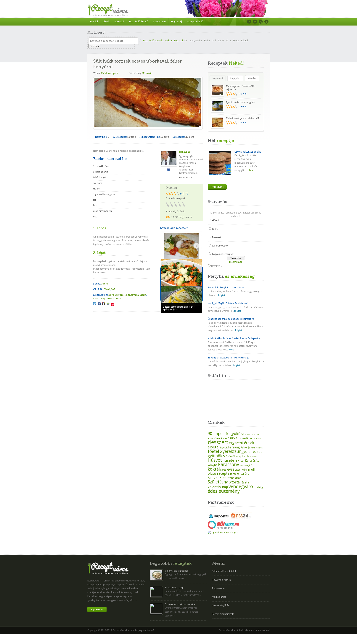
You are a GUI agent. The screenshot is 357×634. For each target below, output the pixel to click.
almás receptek (252, 434)
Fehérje (245, 447)
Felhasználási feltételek (224, 571)
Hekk (143, 294)
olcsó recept (218, 473)
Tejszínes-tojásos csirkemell (242, 118)
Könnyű (147, 73)
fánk (253, 447)
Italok (221, 40)
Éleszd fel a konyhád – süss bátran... (227, 287)
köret (223, 470)
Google (266, 22)
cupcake (257, 438)
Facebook (249, 22)
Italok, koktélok (220, 245)
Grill (214, 40)
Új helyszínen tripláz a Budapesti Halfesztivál (231, 318)
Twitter (255, 22)
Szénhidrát (234, 478)
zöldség (258, 487)
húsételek (230, 460)
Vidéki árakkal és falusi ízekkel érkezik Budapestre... (235, 338)
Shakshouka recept (174, 587)
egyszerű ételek (241, 443)
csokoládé (245, 438)
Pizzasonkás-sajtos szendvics (180, 604)
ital (242, 460)
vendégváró (241, 486)
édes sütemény (224, 491)
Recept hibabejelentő (223, 614)
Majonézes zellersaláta (176, 571)
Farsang (234, 447)
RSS (261, 22)
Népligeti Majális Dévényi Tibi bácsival (228, 303)
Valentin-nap (218, 487)
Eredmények (235, 261)
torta (235, 482)
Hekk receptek (109, 73)
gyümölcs (216, 455)
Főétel (207, 40)
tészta (244, 482)
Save (112, 304)
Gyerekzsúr (230, 451)
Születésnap (219, 482)
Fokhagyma (132, 294)
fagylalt (224, 447)
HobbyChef (185, 152)
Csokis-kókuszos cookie (247, 151)
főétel (107, 289)
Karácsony (228, 464)
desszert (218, 442)
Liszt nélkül (241, 469)
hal (113, 289)
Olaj (102, 298)
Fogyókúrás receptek (223, 254)
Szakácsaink (159, 21)
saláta (245, 473)
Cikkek (106, 21)
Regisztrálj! (176, 21)
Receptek (119, 21)
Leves (236, 40)
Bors (111, 294)
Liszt (96, 298)
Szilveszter (217, 477)
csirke (232, 438)
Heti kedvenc (217, 187)
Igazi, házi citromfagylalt (240, 102)
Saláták (244, 40)
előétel (214, 447)
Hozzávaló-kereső (138, 21)
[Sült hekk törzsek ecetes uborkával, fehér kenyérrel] (94, 303)
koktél (214, 469)
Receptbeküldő (195, 21)
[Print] (108, 303)
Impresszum (97, 609)
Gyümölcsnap (234, 456)
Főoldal (94, 21)
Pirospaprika (113, 298)
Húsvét (215, 460)
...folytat (249, 170)
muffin (253, 469)
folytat (221, 295)
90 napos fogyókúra (226, 433)
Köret (228, 40)
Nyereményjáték (220, 605)
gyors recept (251, 452)
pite (230, 473)
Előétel (198, 40)
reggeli (236, 473)
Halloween (252, 456)
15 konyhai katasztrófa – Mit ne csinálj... (228, 357)
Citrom (119, 294)
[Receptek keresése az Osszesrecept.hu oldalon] (223, 532)
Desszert (189, 40)
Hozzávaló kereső (152, 40)
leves (230, 469)
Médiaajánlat (219, 596)
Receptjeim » (185, 177)
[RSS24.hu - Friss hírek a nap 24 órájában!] (241, 518)
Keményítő (246, 465)
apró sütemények (217, 438)
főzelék (259, 447)
